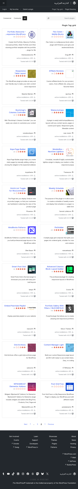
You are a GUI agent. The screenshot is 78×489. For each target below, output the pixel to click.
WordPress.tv (32, 447)
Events (16, 440)
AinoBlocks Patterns (17, 227)
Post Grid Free (57, 384)
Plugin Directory (70, 9)
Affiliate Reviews (56, 71)
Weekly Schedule (56, 188)
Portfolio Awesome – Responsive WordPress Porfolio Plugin (15, 33)
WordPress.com (69, 454)
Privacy (73, 447)
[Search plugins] (48, 18)
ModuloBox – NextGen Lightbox (56, 150)
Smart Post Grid (19, 267)
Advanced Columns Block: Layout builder (55, 268)
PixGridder (59, 227)
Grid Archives (20, 345)
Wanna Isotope (57, 110)
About (74, 436)
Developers (34, 444)
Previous (51, 424)
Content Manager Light (54, 345)
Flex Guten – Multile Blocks (58, 33)
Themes (54, 440)
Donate (15, 444)
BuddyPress (70, 465)
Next (25, 424)
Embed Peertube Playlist (15, 306)
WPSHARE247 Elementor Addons (18, 385)
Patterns (54, 447)
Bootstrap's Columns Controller (17, 111)
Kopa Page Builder (18, 149)
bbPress (72, 461)
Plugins (54, 444)
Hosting (73, 444)
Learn (36, 436)
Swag (16, 447)
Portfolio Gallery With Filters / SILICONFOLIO (54, 307)
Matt (73, 457)
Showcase (53, 436)
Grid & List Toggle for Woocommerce (17, 189)
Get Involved (14, 436)
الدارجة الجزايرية (65, 474)
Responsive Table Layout (20, 72)
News (74, 440)
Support (35, 440)
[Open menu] (3, 3)
